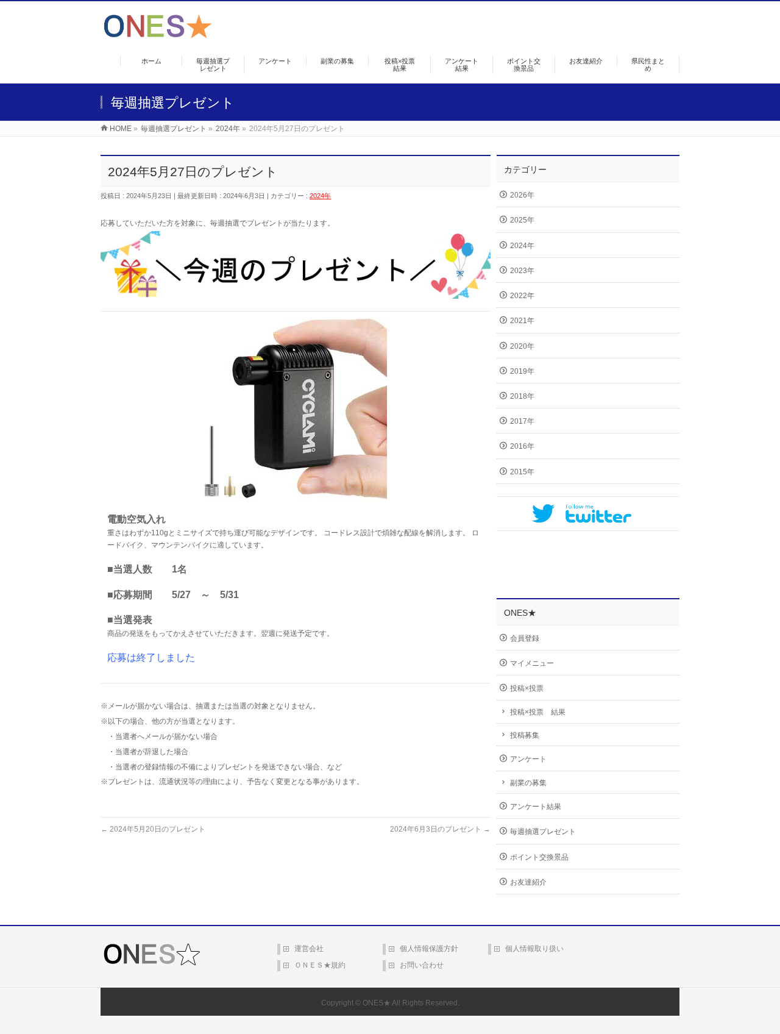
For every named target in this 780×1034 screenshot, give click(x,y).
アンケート (528, 759)
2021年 (522, 320)
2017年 (522, 421)
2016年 (522, 446)
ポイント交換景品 (539, 857)
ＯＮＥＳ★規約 (320, 965)
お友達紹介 (528, 882)
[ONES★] (158, 34)
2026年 (522, 195)
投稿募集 (524, 735)
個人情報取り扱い (534, 948)
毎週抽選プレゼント (543, 831)
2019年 (522, 371)
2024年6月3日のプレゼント (440, 829)
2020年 (522, 346)
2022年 (522, 295)
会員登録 (524, 638)
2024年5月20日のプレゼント (153, 829)
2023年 (522, 270)
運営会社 (309, 948)
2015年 (522, 472)
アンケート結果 (535, 806)
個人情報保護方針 (429, 948)
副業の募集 (528, 783)
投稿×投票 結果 (538, 712)
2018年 (522, 396)
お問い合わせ (422, 965)
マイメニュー (532, 663)
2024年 (320, 195)
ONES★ (377, 1003)
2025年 (522, 220)
